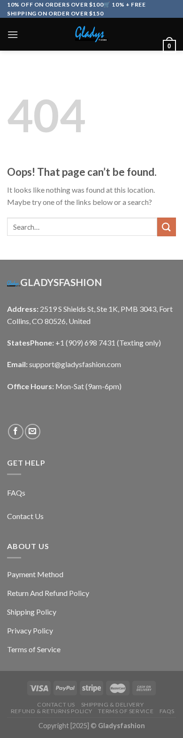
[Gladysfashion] (91, 34)
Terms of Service (125, 711)
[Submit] (166, 227)
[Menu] (12, 34)
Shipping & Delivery (112, 704)
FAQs (167, 711)
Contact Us (56, 704)
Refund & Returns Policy (51, 711)
